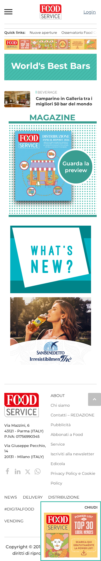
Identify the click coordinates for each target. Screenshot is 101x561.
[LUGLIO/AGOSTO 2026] (52, 166)
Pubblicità (61, 424)
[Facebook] (8, 471)
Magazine (52, 117)
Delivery (33, 497)
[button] (8, 12)
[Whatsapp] (37, 471)
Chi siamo (60, 405)
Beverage (47, 92)
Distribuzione (63, 497)
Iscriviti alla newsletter (72, 454)
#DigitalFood (19, 509)
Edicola (58, 463)
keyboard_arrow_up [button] (94, 399)
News (10, 497)
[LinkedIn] (18, 471)
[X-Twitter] (28, 471)
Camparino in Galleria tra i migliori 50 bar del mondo (64, 101)
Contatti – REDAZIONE (73, 415)
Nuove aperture (43, 33)
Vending (13, 521)
